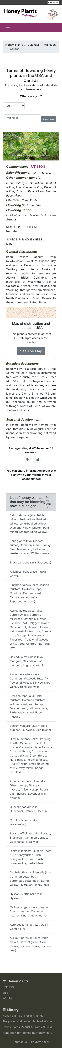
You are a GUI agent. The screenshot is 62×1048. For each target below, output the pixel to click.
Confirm (48, 119)
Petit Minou (36, 191)
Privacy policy (40, 1042)
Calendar (8, 987)
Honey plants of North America (23, 1015)
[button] (7, 146)
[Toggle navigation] (7, 27)
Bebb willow (14, 183)
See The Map (31, 351)
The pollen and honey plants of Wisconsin (30, 1021)
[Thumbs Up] (38, 459)
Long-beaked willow (29, 187)
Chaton (21, 191)
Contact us (19, 1042)
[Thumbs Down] (27, 459)
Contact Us (53, 2)
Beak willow (34, 183)
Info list (7, 998)
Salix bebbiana (41, 173)
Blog (5, 992)
